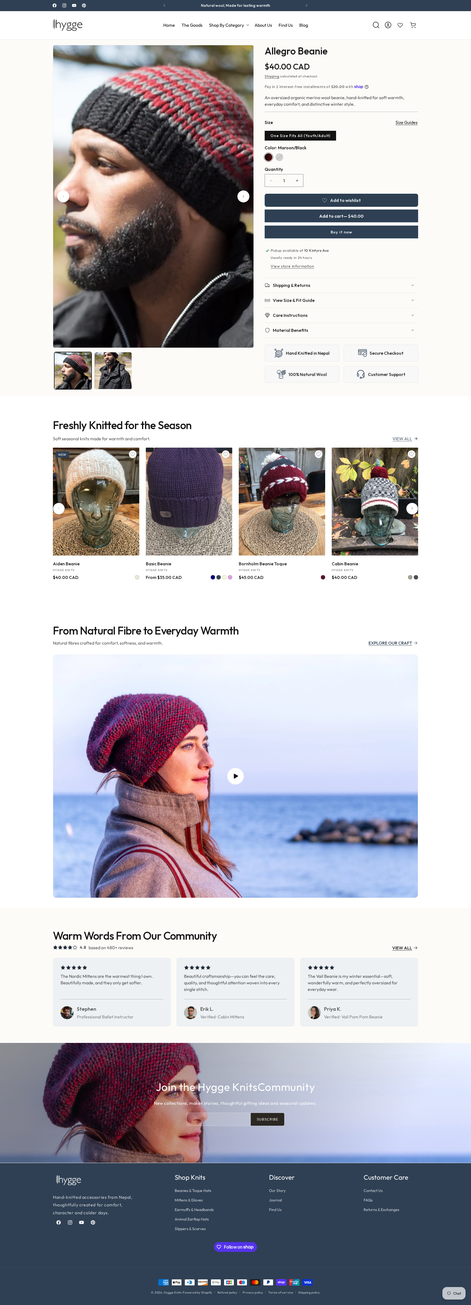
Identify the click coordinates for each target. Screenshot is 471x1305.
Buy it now (341, 232)
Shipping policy (309, 1292)
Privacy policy (253, 1292)
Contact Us (373, 1190)
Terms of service (280, 1292)
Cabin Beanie (345, 563)
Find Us (275, 1209)
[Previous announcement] (164, 5)
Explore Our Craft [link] (390, 643)
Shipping (272, 76)
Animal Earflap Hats (192, 1219)
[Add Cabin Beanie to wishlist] (411, 454)
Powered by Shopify (197, 1292)
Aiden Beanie (66, 563)
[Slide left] (63, 196)
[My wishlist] (400, 25)
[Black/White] (279, 157)
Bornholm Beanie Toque (263, 563)
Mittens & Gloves (189, 1200)
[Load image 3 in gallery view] (113, 370)
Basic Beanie (158, 563)
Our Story (277, 1190)
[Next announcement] (307, 5)
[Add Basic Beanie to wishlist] (226, 454)
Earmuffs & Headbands (194, 1209)
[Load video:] (235, 776)
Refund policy (227, 1292)
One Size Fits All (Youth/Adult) (300, 135)
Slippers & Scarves (190, 1228)
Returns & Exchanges (381, 1209)
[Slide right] (243, 196)
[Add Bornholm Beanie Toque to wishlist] (318, 454)
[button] (228, 25)
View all (402, 438)
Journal (275, 1200)
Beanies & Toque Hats (193, 1190)
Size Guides (406, 122)
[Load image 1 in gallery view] (73, 370)
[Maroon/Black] (268, 157)
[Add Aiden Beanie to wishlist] (133, 454)
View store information (292, 266)
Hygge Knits (173, 1292)
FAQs (368, 1200)
